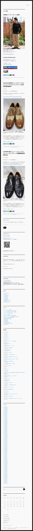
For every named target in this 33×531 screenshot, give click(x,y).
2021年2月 (5, 458)
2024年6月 (5, 413)
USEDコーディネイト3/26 (11, 15)
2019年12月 (6, 474)
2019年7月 (5, 479)
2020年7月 (5, 466)
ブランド (11, 214)
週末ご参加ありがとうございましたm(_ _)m (10, 393)
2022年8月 (5, 438)
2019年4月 (5, 483)
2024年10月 (6, 409)
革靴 (7, 78)
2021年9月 (5, 450)
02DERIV (15, 77)
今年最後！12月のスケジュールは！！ (9, 345)
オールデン (23, 213)
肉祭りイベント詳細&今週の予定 (9, 389)
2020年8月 (5, 465)
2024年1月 (5, 419)
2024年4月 (5, 415)
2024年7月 (5, 412)
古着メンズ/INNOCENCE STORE (12, 213)
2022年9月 (5, 437)
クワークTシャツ (6, 391)
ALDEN (18, 213)
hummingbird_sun (11, 54)
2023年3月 (5, 430)
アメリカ (21, 213)
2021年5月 (5, 455)
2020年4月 (5, 469)
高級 (15, 214)
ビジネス (9, 214)
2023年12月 (6, 420)
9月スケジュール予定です (8, 365)
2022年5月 (5, 441)
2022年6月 (5, 440)
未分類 (5, 319)
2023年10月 (6, 422)
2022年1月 (5, 446)
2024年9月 (5, 410)
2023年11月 (5, 421)
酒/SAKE (5, 324)
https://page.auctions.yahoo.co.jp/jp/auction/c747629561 (12, 164)
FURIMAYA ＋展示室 (7, 300)
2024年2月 (5, 418)
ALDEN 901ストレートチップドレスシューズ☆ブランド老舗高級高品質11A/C (14, 153)
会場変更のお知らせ (7, 343)
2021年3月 (5, 457)
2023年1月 (5, 432)
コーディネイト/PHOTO (11, 77)
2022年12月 (6, 433)
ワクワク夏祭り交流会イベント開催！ (9, 363)
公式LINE (5, 294)
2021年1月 (5, 459)
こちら (7, 266)
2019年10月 (6, 476)
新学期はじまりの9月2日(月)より (9, 361)
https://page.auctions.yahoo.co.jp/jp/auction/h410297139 (12, 96)
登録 (4, 227)
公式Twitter (6, 297)
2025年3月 (5, 406)
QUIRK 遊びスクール (6, 520)
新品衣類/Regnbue (7, 318)
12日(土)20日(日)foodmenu (8, 347)
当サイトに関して (5, 514)
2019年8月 (5, 478)
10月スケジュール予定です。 (8, 352)
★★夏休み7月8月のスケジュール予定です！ (10, 375)
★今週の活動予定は (7, 380)
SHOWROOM (6, 299)
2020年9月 (5, 464)
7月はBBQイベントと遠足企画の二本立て (10, 384)
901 (16, 213)
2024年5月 (5, 414)
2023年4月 (5, 429)
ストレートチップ (5, 214)
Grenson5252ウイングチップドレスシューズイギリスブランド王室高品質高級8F (14, 84)
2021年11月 (5, 448)
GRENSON (20, 77)
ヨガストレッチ (6, 314)
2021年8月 (5, 451)
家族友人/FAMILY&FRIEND (8, 317)
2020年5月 (5, 468)
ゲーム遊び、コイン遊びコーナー (9, 382)
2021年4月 (5, 456)
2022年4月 (5, 442)
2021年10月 (6, 449)
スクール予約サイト (6, 516)
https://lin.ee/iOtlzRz (6, 239)
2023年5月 (5, 428)
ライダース (6, 78)
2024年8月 (5, 411)
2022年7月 (5, 439)
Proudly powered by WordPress (12, 528)
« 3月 (7, 509)
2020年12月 (6, 460)
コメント (10, 78)
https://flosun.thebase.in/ (7, 64)
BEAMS (18, 77)
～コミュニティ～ (6, 309)
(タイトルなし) (6, 334)
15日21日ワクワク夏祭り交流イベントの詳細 (10, 356)
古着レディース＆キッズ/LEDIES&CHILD (10, 316)
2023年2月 (5, 431)
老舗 (12, 214)
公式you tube (6, 296)
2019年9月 (5, 477)
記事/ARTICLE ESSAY (7, 323)
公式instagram (6, 295)
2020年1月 (5, 473)
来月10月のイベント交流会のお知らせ (9, 354)
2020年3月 (5, 470)
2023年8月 (5, 424)
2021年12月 (6, 447)
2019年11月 (5, 475)
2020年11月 (6, 461)
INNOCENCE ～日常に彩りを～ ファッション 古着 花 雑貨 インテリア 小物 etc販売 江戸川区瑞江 (15, 527)
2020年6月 (5, 467)
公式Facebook (6, 298)
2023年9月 (5, 423)
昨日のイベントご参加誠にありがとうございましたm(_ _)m (13, 398)
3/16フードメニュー (7, 338)
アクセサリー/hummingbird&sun (9, 310)
